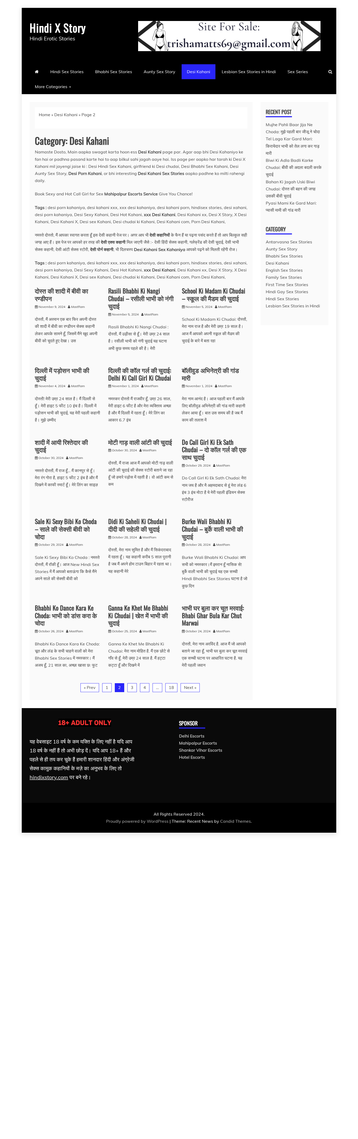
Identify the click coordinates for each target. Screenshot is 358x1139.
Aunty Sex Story (159, 71)
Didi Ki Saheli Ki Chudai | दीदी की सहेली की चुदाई (137, 524)
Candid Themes (235, 821)
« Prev (90, 687)
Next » (190, 687)
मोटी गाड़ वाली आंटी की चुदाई (140, 442)
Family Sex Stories (284, 277)
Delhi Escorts (191, 736)
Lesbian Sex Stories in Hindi (249, 71)
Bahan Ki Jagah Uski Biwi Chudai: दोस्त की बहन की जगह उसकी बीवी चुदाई (291, 189)
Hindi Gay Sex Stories (287, 291)
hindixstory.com (49, 777)
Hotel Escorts (192, 757)
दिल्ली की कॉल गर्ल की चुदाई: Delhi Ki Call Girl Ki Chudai (139, 373)
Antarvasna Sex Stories (289, 241)
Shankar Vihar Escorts (200, 750)
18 (171, 687)
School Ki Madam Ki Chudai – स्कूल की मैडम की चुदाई (213, 294)
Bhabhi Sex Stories (113, 71)
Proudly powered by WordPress (138, 821)
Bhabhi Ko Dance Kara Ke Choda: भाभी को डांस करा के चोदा (66, 615)
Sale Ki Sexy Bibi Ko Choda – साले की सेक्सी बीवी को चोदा (66, 528)
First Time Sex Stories (287, 284)
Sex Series (298, 71)
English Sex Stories (284, 270)
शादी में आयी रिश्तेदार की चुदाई (61, 445)
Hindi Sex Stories (67, 71)
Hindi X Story (58, 27)
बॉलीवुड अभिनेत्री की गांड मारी (210, 373)
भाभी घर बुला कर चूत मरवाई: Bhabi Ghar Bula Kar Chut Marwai (213, 615)
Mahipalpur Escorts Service (131, 193)
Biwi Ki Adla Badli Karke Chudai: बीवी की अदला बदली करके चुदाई (294, 167)
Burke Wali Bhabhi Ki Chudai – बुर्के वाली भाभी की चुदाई (212, 528)
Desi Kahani (198, 71)
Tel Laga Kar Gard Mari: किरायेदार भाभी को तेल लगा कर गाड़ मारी (292, 146)
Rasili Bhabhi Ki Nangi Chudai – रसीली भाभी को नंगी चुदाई (140, 298)
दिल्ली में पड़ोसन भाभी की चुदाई (62, 373)
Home (44, 114)
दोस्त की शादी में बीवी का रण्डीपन (61, 294)
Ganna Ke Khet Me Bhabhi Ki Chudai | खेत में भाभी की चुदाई (138, 615)
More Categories (51, 86)
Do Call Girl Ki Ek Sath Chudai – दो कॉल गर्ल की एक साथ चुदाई (214, 449)
